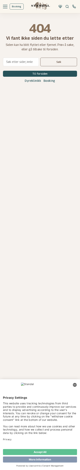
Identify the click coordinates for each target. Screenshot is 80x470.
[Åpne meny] (5, 6)
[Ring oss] (74, 7)
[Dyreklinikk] (60, 7)
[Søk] (67, 7)
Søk (58, 61)
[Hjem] (40, 6)
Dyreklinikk (33, 81)
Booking (16, 6)
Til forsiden (40, 73)
